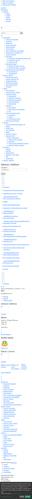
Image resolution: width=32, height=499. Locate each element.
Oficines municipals (9, 408)
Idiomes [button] (5, 12)
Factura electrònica (9, 416)
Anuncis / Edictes (8, 399)
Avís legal (6, 470)
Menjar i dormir (8, 446)
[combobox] (14, 169)
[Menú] (1, 36)
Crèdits (5, 464)
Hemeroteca (7, 459)
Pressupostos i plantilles (10, 397)
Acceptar (27, 496)
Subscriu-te (4, 348)
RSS (4, 457)
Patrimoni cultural (8, 444)
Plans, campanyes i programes (12, 395)
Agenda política (8, 391)
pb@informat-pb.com (9, 229)
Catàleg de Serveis (8, 412)
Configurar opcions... (6, 496)
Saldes (3, 420)
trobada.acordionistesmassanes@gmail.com (16, 221)
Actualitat (4, 448)
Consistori (6, 386)
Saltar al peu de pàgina (9, 5)
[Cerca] (21, 33)
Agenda (5, 298)
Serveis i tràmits (5, 406)
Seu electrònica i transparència (12, 404)
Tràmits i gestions (8, 410)
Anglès (8, 17)
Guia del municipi (8, 425)
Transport (6, 427)
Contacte (3, 8)
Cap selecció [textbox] (5, 170)
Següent (8, 334)
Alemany (8, 19)
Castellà (8, 15)
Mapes (5, 437)
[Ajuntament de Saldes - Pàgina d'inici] (10, 29)
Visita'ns (3, 433)
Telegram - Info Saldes (9, 455)
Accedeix (3, 314)
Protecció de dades (9, 468)
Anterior (3, 334)
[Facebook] (4, 10)
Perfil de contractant (9, 414)
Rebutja (22, 496)
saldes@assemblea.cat (10, 239)
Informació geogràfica (10, 431)
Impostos (6, 418)
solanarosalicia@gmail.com (11, 261)
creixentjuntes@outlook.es (11, 253)
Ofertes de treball (8, 403)
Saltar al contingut (7, 3)
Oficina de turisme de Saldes (11, 435)
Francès (8, 21)
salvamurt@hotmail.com (10, 197)
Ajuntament (4, 382)
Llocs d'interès (7, 440)
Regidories (6, 387)
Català (8, 14)
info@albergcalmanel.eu (10, 216)
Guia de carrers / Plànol (10, 423)
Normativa (6, 401)
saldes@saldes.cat (8, 211)
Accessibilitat (7, 472)
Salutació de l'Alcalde (9, 384)
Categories (4, 167)
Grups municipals (8, 389)
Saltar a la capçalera (8, 1)
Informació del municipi (10, 429)
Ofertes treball (7, 300)
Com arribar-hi (7, 421)
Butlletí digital (7, 454)
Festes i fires (7, 438)
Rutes (5, 442)
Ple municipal (7, 393)
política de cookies (16, 493)
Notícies (5, 297)
